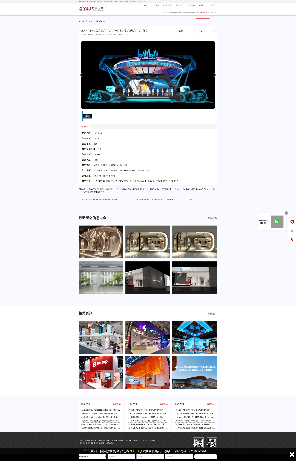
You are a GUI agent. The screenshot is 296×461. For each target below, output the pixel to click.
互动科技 (145, 5)
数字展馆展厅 (167, 5)
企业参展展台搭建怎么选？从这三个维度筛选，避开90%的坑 (151, 413)
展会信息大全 (180, 5)
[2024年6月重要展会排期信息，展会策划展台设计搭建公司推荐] (101, 258)
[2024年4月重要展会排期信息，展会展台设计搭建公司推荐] (194, 258)
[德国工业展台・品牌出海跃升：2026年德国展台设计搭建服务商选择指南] (147, 388)
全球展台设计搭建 (175, 13)
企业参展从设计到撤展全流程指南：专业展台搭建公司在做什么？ (199, 424)
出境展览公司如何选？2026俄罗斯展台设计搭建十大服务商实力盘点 (106, 410)
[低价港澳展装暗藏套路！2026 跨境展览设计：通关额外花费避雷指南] (147, 353)
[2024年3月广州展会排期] (194, 293)
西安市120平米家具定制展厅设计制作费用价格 (192, 189)
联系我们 (202, 5)
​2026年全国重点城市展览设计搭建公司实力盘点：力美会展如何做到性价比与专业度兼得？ (114, 428)
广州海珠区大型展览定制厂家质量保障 (131, 189)
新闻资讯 (212, 5)
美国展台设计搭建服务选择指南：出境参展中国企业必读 (102, 421)
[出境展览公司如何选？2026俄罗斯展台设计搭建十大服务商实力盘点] (101, 353)
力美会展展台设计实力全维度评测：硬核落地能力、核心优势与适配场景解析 (156, 428)
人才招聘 (192, 5)
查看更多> (212, 218)
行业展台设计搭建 (189, 13)
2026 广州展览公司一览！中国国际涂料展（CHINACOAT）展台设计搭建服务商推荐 (159, 421)
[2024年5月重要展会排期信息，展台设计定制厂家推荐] (147, 258)
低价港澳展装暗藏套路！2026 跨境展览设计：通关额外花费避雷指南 (107, 413)
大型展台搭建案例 (203, 13)
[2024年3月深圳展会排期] (147, 293)
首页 (165, 13)
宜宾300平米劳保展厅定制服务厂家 (100, 189)
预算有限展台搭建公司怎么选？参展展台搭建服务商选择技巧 (198, 428)
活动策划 (156, 5)
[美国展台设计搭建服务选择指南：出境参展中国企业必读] (101, 388)
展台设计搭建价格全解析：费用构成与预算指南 (146, 410)
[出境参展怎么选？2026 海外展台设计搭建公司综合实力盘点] (194, 353)
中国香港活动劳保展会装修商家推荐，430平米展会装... (102, 199)
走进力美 (213, 13)
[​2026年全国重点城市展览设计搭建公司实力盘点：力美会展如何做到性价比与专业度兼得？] (194, 388)
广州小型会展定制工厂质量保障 (160, 189)
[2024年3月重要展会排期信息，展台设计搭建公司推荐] (101, 293)
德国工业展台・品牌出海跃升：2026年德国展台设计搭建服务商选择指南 (108, 424)
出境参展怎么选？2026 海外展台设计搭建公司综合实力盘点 (103, 417)
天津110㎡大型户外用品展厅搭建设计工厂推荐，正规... (157, 199)
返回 (191, 199)
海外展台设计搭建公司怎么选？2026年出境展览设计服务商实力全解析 (201, 421)
